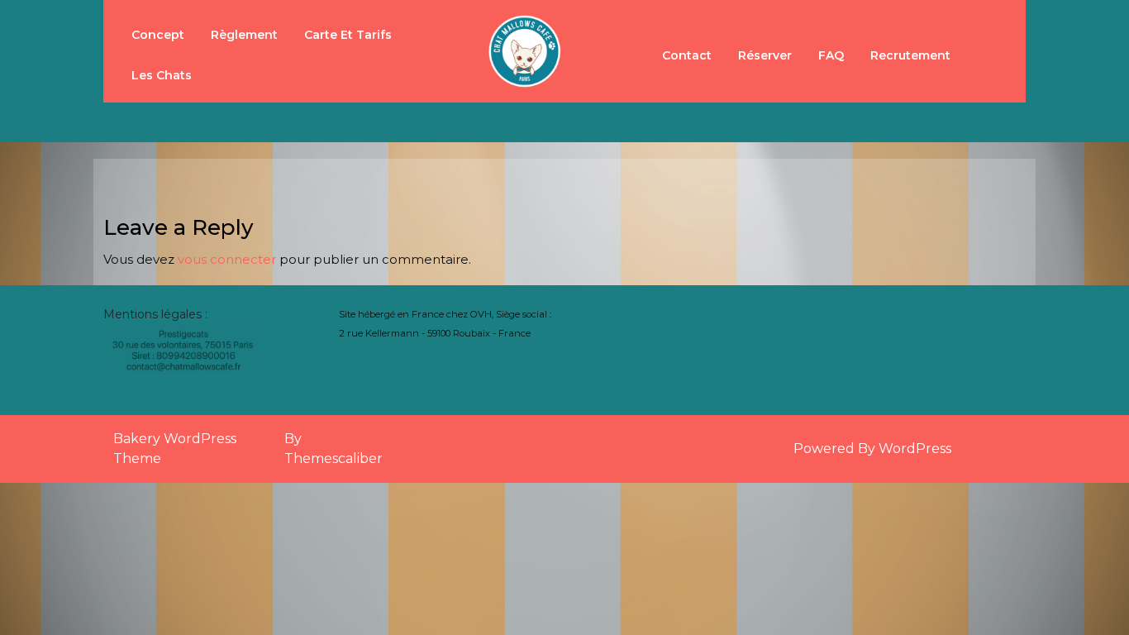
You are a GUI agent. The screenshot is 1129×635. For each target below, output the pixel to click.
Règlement (244, 34)
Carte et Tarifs (348, 34)
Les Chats (161, 75)
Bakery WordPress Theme (174, 448)
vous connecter (227, 259)
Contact (687, 55)
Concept (157, 34)
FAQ (831, 55)
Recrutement (910, 55)
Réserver (765, 55)
